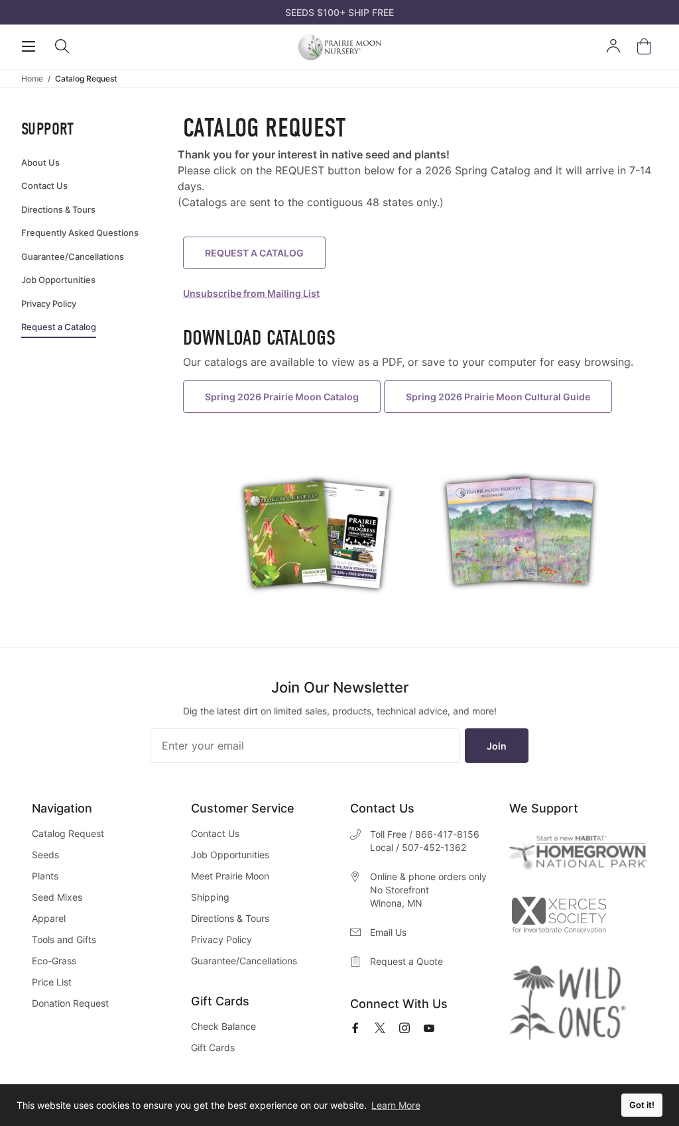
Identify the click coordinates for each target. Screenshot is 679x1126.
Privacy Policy (221, 939)
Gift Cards (213, 1047)
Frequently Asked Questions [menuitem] (80, 232)
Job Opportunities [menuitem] (58, 279)
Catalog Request (68, 833)
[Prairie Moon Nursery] (339, 47)
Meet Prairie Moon (230, 875)
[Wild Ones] (567, 1003)
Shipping (210, 897)
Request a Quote (406, 961)
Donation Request (70, 1003)
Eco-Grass (54, 960)
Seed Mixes (57, 897)
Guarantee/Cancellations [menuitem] (72, 256)
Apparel (49, 918)
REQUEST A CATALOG (254, 252)
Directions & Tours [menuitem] (58, 209)
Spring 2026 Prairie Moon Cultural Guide (498, 396)
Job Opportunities (230, 854)
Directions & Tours (230, 918)
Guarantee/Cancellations (244, 960)
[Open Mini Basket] (647, 46)
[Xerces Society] (558, 917)
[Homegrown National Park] (578, 853)
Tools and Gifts (64, 939)
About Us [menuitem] (40, 162)
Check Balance (223, 1026)
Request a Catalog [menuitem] (58, 326)
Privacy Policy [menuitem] (48, 303)
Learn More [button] (395, 1105)
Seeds (45, 854)
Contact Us (215, 833)
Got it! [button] (641, 1105)
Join (497, 746)
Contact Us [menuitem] (44, 185)
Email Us (388, 932)
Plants (45, 875)
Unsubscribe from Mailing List (251, 293)
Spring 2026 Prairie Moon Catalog (282, 396)
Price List (52, 981)
